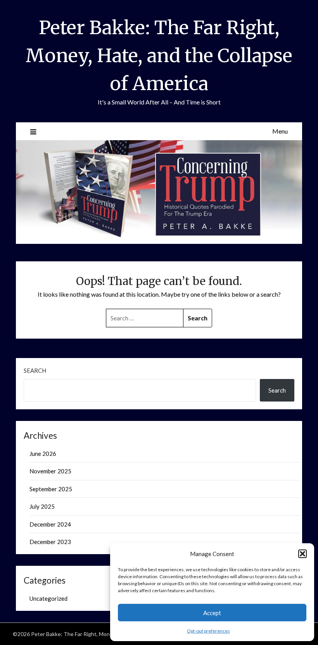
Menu (280, 131)
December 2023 (50, 541)
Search (35, 370)
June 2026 (42, 453)
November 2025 (50, 471)
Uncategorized (48, 598)
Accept (212, 612)
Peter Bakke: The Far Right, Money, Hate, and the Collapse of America (159, 55)
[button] (302, 554)
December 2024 (50, 524)
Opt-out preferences (208, 631)
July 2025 (42, 506)
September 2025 (50, 488)
